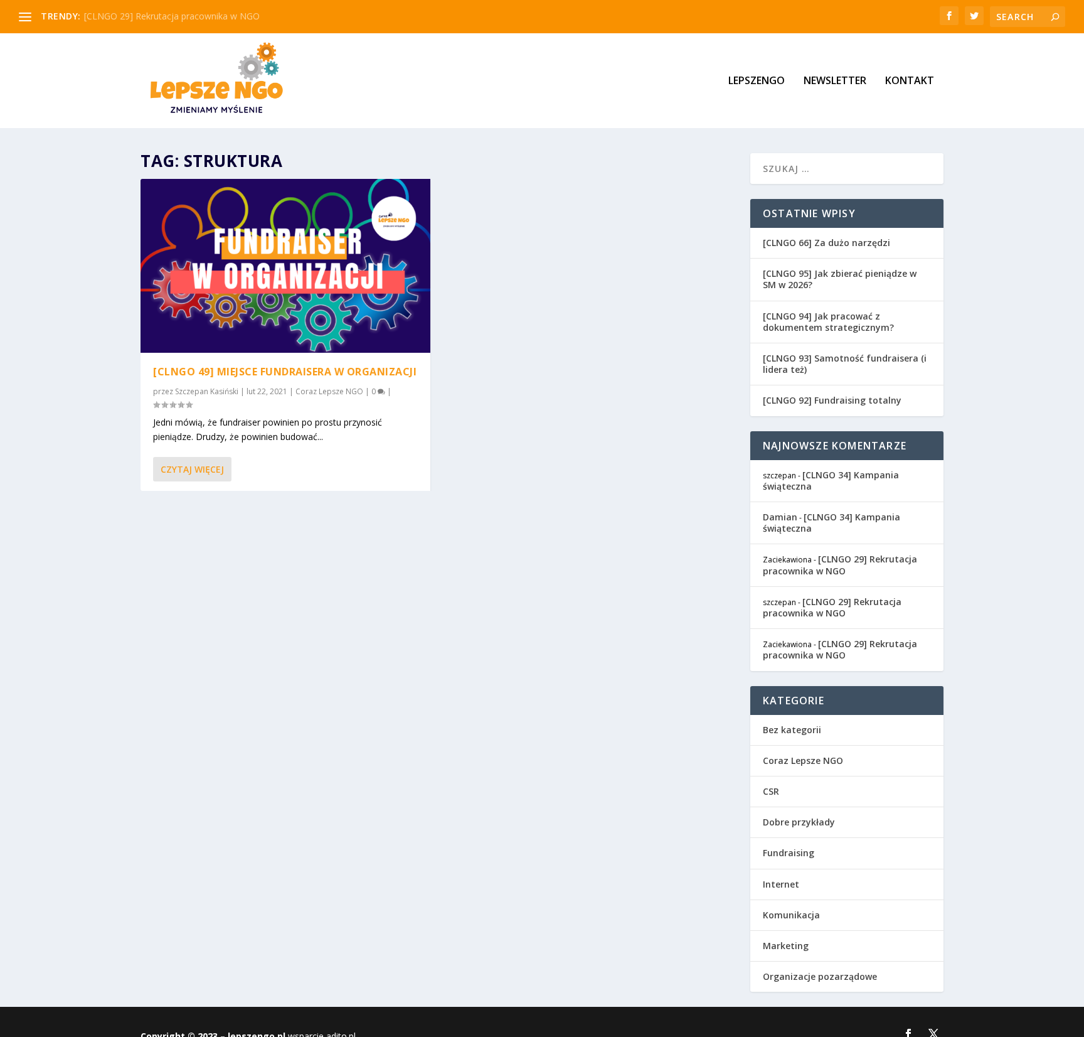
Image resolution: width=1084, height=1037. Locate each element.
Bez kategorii (792, 730)
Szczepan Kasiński (206, 391)
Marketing (786, 946)
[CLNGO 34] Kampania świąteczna (831, 480)
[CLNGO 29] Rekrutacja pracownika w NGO (172, 16)
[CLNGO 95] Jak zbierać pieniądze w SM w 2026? (840, 279)
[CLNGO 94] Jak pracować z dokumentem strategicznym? (828, 321)
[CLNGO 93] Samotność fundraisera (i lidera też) (845, 363)
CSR (771, 791)
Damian (780, 517)
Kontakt (909, 81)
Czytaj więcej (192, 469)
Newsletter (835, 81)
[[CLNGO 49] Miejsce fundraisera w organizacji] (285, 266)
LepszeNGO (756, 81)
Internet (781, 884)
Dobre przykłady (799, 822)
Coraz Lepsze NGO (329, 391)
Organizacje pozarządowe (820, 976)
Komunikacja (791, 915)
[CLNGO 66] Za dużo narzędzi (826, 243)
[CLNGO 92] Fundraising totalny (832, 400)
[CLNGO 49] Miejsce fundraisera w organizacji (285, 372)
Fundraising (788, 853)
